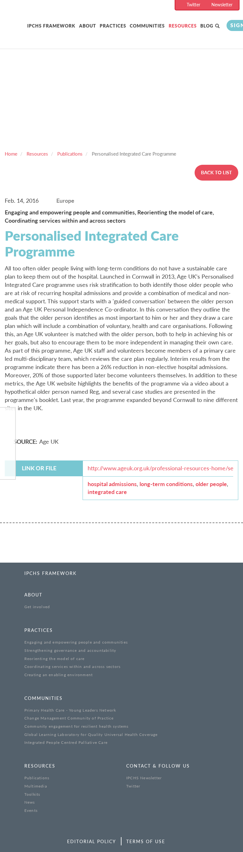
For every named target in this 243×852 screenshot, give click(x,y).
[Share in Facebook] (7, 419)
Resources (183, 25)
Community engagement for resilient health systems (76, 726)
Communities (147, 25)
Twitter (193, 4)
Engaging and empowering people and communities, (71, 212)
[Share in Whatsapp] (7, 451)
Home (11, 154)
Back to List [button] (216, 172)
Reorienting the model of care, (175, 212)
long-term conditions (166, 483)
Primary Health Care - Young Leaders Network (70, 710)
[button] (217, 26)
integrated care (107, 491)
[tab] (51, 26)
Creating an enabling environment (58, 674)
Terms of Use (145, 841)
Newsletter (222, 4)
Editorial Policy (91, 841)
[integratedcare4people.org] (16, 32)
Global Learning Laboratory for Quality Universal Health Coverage (91, 734)
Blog (206, 25)
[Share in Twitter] (7, 435)
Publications (70, 154)
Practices (113, 25)
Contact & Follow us (158, 766)
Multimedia (35, 786)
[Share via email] (7, 468)
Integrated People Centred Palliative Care (66, 742)
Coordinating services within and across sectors (65, 220)
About (87, 25)
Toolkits (32, 794)
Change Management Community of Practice (69, 718)
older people (211, 483)
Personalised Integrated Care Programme (134, 154)
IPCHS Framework (51, 25)
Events (31, 810)
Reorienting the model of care (54, 658)
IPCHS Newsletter (144, 777)
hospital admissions (112, 483)
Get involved (37, 606)
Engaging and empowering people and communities (76, 642)
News (29, 802)
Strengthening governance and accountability (70, 650)
